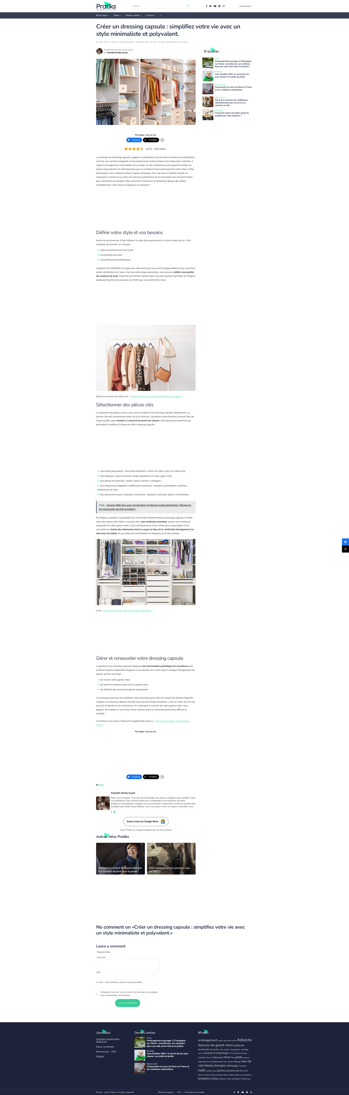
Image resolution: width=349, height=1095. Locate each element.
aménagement (207, 1040)
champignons (235, 1050)
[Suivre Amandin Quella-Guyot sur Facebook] (111, 812)
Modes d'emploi (214, 1065)
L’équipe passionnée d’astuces (108, 1040)
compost (208, 1053)
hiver (227, 1057)
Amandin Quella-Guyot (117, 53)
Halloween (217, 1057)
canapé (226, 1050)
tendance (248, 1075)
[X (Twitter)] (345, 549)
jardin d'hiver (203, 1062)
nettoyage (232, 1065)
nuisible (209, 1071)
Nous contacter (105, 1046)
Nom (99, 972)
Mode (116, 15)
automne (239, 1045)
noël (201, 1070)
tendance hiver (224, 1079)
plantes (221, 1070)
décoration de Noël (240, 1053)
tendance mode (239, 1079)
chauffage (245, 1050)
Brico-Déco (101, 15)
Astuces (244, 1039)
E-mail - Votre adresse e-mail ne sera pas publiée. (119, 982)
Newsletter (246, 6)
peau (214, 1071)
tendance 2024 (207, 1078)
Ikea (233, 1057)
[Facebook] (345, 541)
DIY (230, 1053)
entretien (202, 1057)
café (221, 1050)
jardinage (246, 1057)
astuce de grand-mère (227, 1041)
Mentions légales (165, 1092)
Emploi (100, 1056)
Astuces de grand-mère (215, 1045)
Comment (101, 957)
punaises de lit (234, 1070)
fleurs (209, 1058)
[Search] (188, 5)
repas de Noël (222, 1075)
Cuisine (149, 15)
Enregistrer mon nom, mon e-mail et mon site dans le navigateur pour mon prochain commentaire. (129, 993)
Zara (249, 1079)
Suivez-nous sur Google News (143, 821)
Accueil (99, 42)
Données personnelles (194, 1092)
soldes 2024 (239, 1075)
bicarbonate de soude (208, 1049)
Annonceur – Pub (106, 1051)
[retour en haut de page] (342, 1080)
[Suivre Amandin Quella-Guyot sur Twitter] (114, 812)
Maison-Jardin (132, 15)
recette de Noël (209, 1075)
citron (200, 1053)
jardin (238, 1057)
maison (230, 1062)
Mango (237, 1061)
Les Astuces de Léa (217, 1061)
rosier (230, 1075)
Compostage (221, 1053)
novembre (242, 1066)
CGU (179, 1092)
